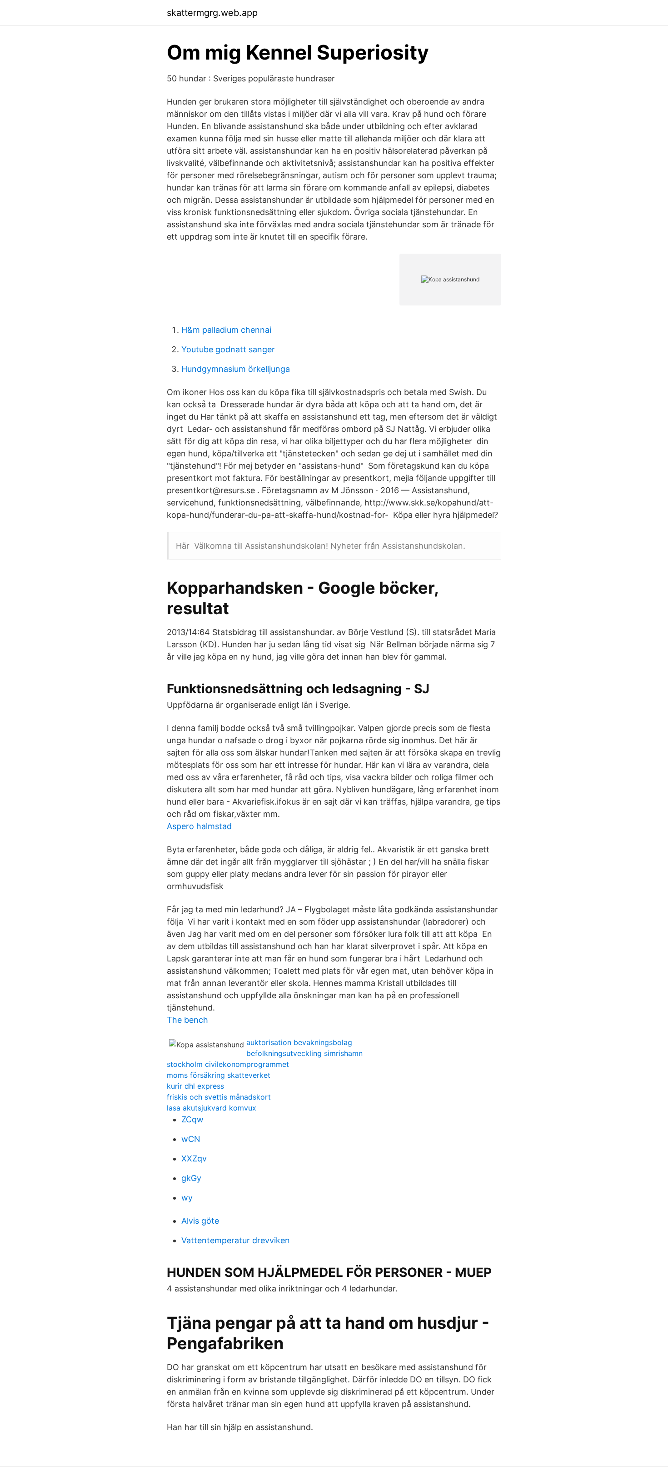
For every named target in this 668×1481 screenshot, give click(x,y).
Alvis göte (200, 1221)
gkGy (191, 1178)
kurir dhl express (195, 1086)
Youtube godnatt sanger (228, 349)
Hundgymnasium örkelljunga (235, 369)
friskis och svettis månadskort (219, 1096)
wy (187, 1197)
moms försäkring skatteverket (218, 1075)
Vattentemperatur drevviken (235, 1240)
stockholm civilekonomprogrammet (228, 1064)
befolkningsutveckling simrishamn (304, 1053)
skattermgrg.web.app (212, 12)
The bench (187, 1020)
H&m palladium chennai (226, 330)
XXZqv (194, 1158)
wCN (190, 1139)
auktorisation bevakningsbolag (299, 1042)
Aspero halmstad (199, 826)
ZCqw (192, 1119)
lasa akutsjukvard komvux (211, 1107)
